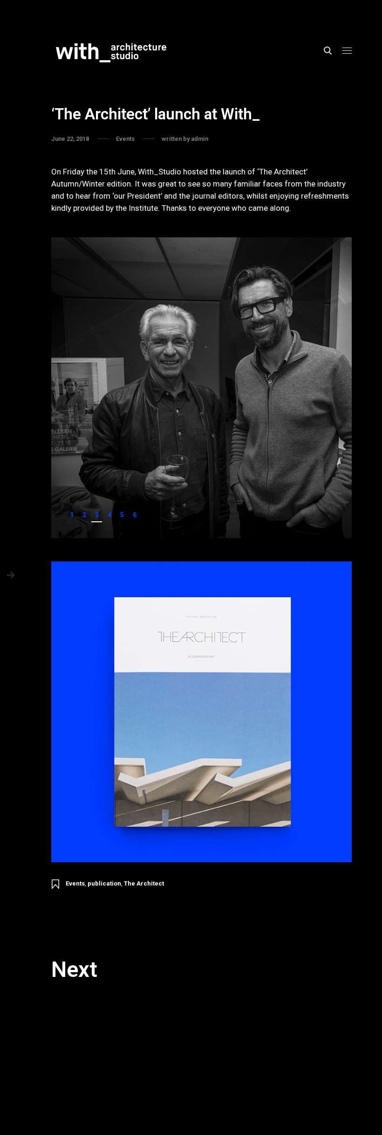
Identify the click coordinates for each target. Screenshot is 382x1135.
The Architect (144, 883)
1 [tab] (72, 515)
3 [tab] (97, 515)
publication (104, 883)
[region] (201, 387)
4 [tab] (109, 515)
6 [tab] (134, 515)
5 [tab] (122, 515)
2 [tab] (84, 515)
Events (75, 883)
